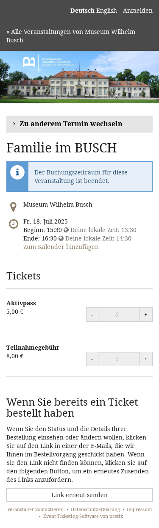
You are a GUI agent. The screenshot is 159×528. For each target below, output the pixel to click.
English (106, 10)
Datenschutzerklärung (95, 509)
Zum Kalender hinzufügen (61, 247)
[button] (79, 124)
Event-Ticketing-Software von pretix (83, 516)
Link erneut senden (79, 495)
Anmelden (138, 10)
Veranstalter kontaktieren (35, 509)
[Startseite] (79, 77)
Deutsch (82, 10)
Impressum (139, 509)
